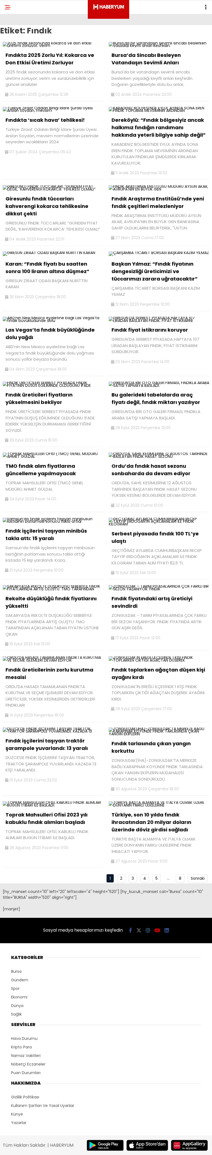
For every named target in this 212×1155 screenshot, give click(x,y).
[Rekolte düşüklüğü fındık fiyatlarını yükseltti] (53, 589)
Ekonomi (19, 997)
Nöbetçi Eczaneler (28, 1064)
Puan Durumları (26, 1072)
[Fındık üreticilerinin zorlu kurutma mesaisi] (53, 660)
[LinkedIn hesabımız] (167, 930)
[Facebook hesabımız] (130, 930)
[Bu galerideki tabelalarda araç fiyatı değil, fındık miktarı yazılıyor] (159, 385)
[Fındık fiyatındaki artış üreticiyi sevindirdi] (159, 589)
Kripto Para (21, 1047)
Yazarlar (18, 1122)
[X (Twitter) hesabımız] (138, 930)
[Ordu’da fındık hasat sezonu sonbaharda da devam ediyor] (159, 456)
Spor (15, 988)
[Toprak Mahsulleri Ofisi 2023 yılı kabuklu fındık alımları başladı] (53, 805)
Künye (17, 1114)
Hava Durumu (24, 1038)
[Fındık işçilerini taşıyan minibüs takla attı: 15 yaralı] (53, 521)
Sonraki (198, 878)
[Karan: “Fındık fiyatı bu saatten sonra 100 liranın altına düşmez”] (49, 252)
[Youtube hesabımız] (157, 930)
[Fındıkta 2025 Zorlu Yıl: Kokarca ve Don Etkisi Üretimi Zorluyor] (53, 45)
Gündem (19, 980)
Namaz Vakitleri (26, 1055)
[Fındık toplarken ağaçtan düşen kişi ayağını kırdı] (159, 660)
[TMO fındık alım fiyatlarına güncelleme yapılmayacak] (53, 456)
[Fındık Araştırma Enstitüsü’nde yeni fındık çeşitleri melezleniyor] (159, 189)
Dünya (17, 1005)
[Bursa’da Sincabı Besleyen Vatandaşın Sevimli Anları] (159, 45)
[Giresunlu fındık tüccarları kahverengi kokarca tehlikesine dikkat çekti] (53, 189)
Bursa (16, 971)
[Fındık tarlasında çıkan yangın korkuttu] (159, 734)
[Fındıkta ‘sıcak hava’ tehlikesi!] (53, 110)
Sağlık (16, 1014)
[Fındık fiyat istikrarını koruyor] (159, 320)
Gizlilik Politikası (25, 1097)
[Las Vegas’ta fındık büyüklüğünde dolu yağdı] (53, 320)
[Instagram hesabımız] (148, 930)
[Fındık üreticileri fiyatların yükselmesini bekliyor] (53, 385)
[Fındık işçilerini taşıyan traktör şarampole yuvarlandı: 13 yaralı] (53, 731)
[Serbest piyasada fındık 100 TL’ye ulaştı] (159, 524)
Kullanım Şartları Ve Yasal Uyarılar (42, 1105)
